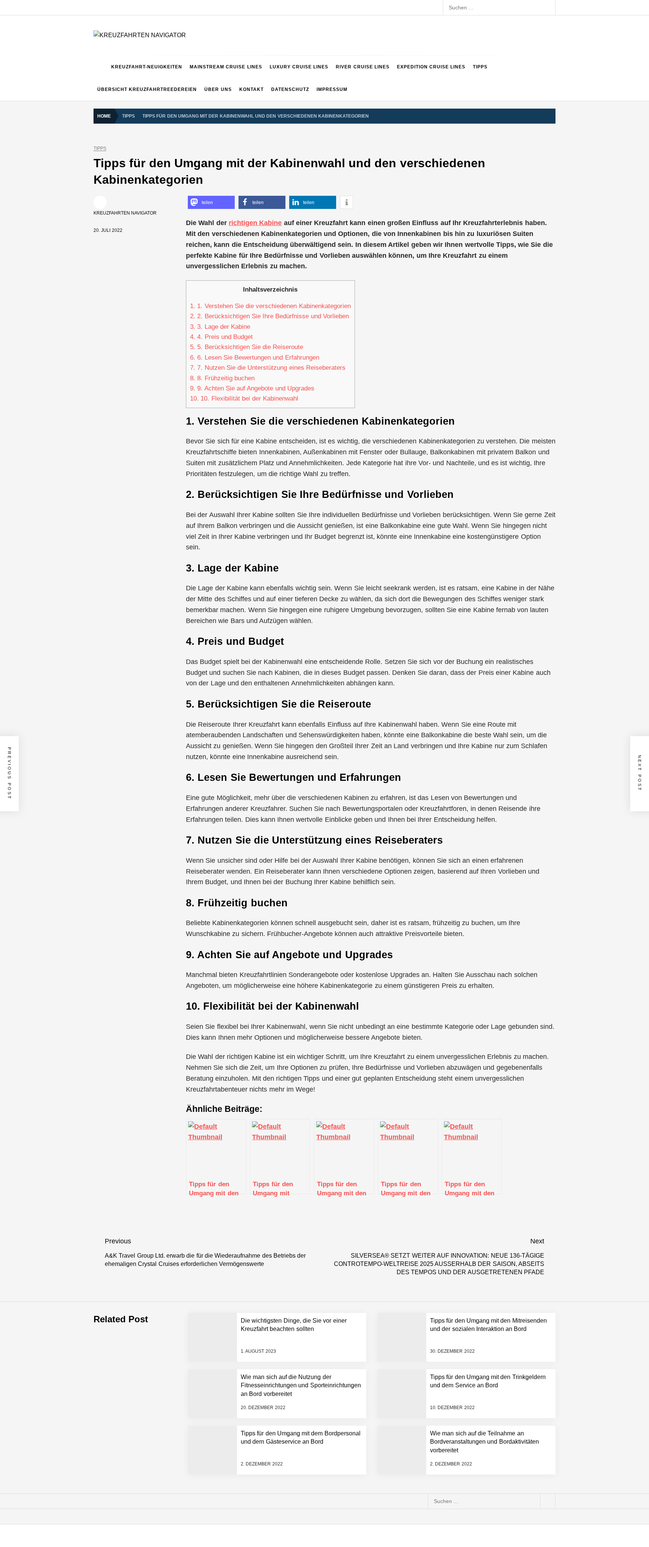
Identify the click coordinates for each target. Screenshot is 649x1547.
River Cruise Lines (362, 67)
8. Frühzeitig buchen (222, 378)
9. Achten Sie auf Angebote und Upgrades (252, 388)
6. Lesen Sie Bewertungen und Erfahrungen (254, 357)
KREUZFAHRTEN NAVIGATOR (125, 213)
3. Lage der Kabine (220, 326)
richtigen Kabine (255, 223)
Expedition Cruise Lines (431, 67)
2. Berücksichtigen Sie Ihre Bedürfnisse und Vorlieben (269, 316)
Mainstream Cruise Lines (226, 67)
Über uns (217, 89)
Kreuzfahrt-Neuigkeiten (146, 67)
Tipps (480, 67)
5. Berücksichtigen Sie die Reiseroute (246, 347)
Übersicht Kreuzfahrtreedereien (147, 89)
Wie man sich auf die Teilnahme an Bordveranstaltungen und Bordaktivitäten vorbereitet (484, 1441)
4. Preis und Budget (221, 336)
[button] (211, 202)
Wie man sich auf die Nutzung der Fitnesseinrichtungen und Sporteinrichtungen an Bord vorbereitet (301, 1385)
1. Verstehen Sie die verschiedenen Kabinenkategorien (270, 306)
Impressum (332, 89)
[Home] (100, 67)
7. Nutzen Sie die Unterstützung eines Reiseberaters (268, 367)
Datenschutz (290, 89)
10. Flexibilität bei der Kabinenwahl (244, 398)
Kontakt (251, 89)
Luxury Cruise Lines (299, 67)
